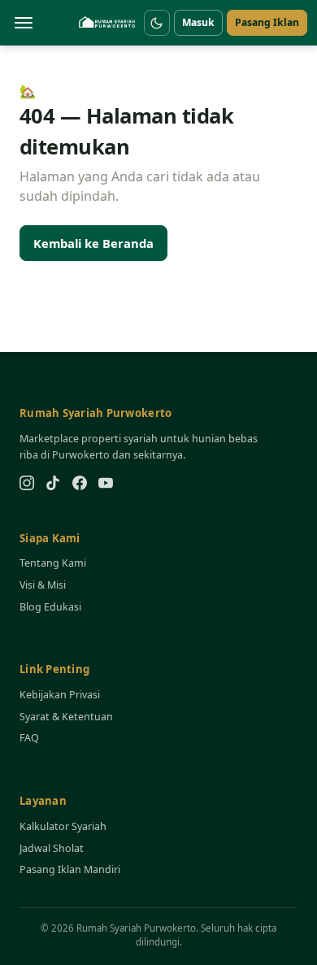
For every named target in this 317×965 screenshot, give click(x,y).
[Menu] (23, 22)
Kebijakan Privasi (60, 695)
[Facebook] (79, 483)
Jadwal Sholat (52, 848)
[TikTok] (53, 483)
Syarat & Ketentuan (66, 717)
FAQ (29, 738)
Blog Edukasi (50, 607)
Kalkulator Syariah (63, 826)
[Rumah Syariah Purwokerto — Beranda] (107, 22)
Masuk (198, 22)
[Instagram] (27, 483)
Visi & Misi (43, 585)
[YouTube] (105, 483)
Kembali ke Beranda (93, 243)
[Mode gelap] (157, 23)
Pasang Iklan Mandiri (70, 869)
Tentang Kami (53, 563)
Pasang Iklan (267, 22)
